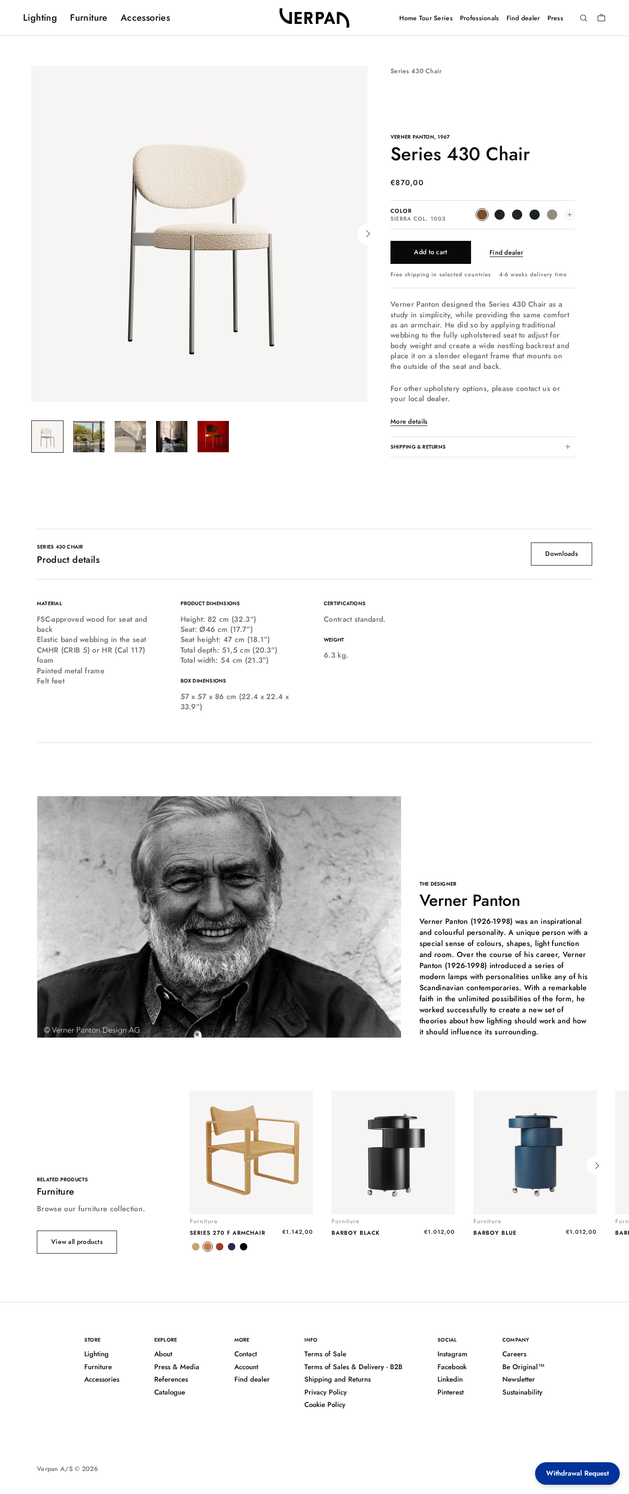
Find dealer (523, 18)
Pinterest (450, 1392)
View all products (77, 1241)
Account (246, 1367)
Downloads (561, 553)
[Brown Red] (219, 1246)
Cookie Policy (324, 1405)
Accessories (145, 17)
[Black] (243, 1246)
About (163, 1354)
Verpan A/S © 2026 (67, 1468)
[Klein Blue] (231, 1246)
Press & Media (176, 1367)
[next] (367, 233)
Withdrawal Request (577, 1473)
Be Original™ (523, 1367)
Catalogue (169, 1392)
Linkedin (450, 1379)
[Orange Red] (207, 1246)
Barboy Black (356, 1233)
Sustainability (522, 1392)
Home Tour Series (425, 18)
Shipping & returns (418, 446)
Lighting (40, 17)
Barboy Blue (495, 1233)
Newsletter (518, 1379)
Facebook (451, 1367)
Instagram (452, 1354)
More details (408, 421)
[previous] (31, 233)
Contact (245, 1354)
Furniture (89, 17)
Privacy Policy (325, 1392)
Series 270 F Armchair (227, 1233)
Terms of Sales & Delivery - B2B (353, 1367)
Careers (514, 1354)
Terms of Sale (325, 1354)
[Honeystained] (195, 1246)
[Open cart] (601, 17)
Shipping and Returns (337, 1379)
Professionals (479, 18)
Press (555, 18)
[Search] (583, 18)
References (171, 1379)
